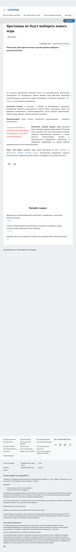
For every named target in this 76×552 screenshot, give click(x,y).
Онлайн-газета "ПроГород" (27, 451)
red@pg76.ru (25, 490)
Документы (6, 451)
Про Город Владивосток (10, 449)
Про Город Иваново (25, 439)
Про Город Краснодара (26, 449)
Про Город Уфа (24, 446)
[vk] (9, 164)
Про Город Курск (8, 442)
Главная (5, 470)
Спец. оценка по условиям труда (12, 522)
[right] (74, 15)
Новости (40, 467)
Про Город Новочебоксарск (44, 442)
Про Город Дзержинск (9, 439)
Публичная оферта (8, 455)
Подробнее (56, 529)
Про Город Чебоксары (43, 446)
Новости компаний (8, 463)
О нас (39, 463)
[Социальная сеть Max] (70, 445)
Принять (69, 21)
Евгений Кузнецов (61, 43)
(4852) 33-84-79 (17, 490)
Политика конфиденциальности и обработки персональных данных (22, 532)
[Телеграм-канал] (65, 445)
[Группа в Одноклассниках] (60, 445)
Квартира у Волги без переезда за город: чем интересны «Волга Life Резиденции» (37, 237)
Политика (12, 37)
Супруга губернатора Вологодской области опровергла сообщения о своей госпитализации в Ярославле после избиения (34, 228)
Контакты (6, 467)
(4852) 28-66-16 (21, 488)
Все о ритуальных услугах (32, 15)
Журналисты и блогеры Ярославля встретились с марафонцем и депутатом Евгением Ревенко (34, 217)
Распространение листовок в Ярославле (14, 506)
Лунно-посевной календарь (52, 15)
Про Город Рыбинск (8, 446)
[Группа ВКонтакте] (55, 445)
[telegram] (15, 164)
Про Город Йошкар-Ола (43, 439)
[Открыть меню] (4, 10)
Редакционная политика (27, 467)
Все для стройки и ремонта (11, 15)
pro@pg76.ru (28, 488)
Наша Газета (40, 449)
